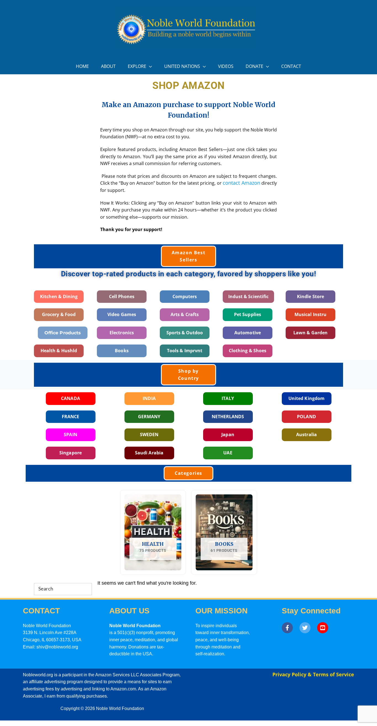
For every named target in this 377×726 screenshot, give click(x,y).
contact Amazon (241, 182)
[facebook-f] (290, 627)
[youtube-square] (324, 627)
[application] (149, 66)
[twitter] (307, 627)
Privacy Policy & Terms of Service (313, 674)
